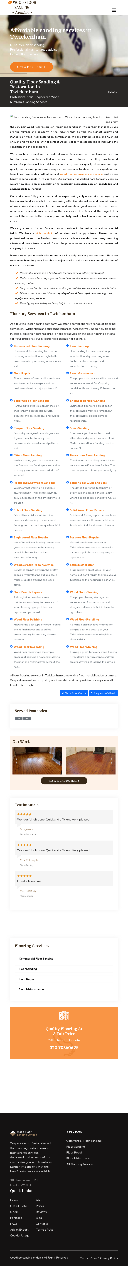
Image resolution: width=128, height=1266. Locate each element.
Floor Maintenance (31, 989)
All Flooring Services (80, 1164)
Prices (40, 1206)
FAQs (13, 1223)
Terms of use (88, 1258)
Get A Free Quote (31, 67)
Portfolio (16, 1218)
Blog (39, 1218)
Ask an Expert (19, 1229)
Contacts (42, 1223)
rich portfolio (44, 233)
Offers (14, 1212)
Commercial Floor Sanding (36, 958)
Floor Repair (27, 979)
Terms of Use (45, 1229)
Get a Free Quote (75, 693)
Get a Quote (18, 1206)
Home (111, 92)
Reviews (41, 1212)
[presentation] (16, 761)
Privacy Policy (109, 1258)
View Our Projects (64, 780)
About (40, 1200)
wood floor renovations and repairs (81, 173)
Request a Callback (104, 693)
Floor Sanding (28, 969)
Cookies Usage (20, 1235)
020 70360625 (64, 1047)
